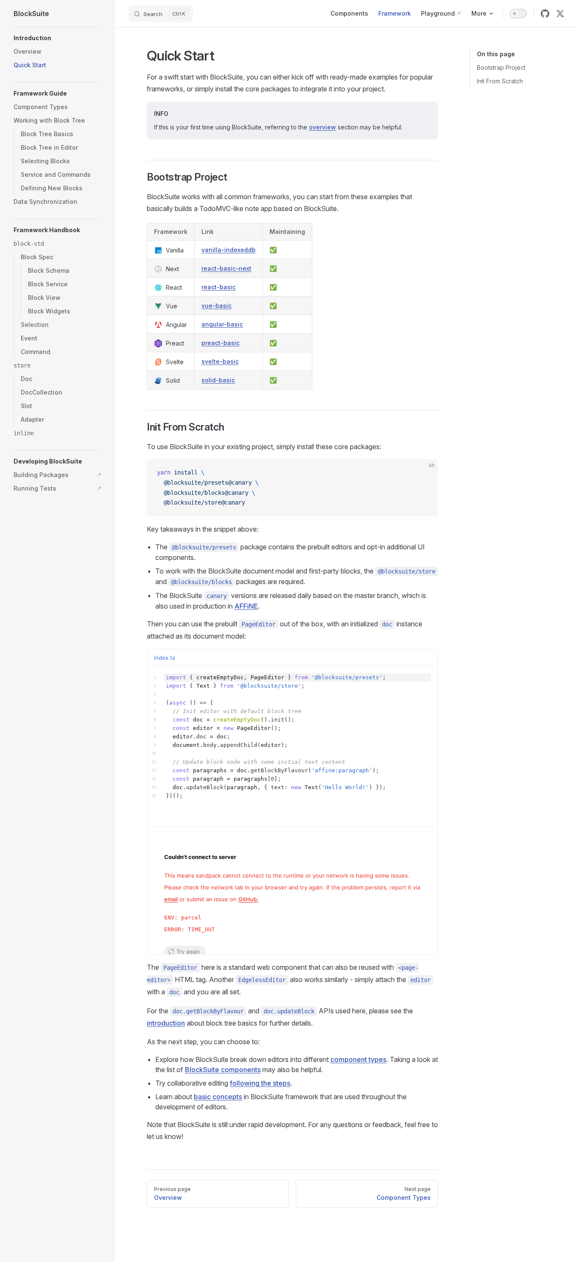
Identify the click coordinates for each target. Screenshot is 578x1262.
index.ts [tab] (164, 657)
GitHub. (248, 899)
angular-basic (222, 324)
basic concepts (218, 1096)
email (171, 899)
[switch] (518, 13)
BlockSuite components (223, 1069)
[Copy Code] (424, 472)
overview (322, 127)
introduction (166, 1023)
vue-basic (216, 305)
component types (358, 1059)
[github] (545, 13)
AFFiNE (246, 606)
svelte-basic (220, 361)
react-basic (218, 287)
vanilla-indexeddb (228, 249)
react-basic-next (226, 268)
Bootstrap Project (501, 67)
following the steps (260, 1083)
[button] (58, 38)
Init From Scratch (500, 81)
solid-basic (218, 380)
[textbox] (292, 747)
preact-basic (220, 342)
